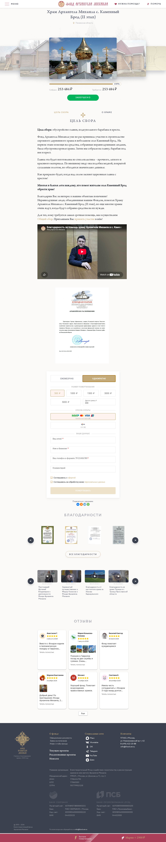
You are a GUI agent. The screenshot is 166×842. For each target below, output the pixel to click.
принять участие (85, 219)
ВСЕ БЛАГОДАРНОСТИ (83, 554)
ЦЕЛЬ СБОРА (61, 112)
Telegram (94, 751)
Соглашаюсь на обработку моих (79, 482)
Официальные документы (61, 738)
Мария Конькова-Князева (85, 634)
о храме (107, 112)
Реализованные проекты (62, 755)
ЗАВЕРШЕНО (83, 97)
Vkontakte (94, 742)
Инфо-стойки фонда (59, 743)
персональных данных (94, 482)
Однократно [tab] (99, 378)
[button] (57, 393)
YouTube (93, 755)
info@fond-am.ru (127, 746)
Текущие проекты (59, 751)
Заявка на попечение (58, 740)
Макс (92, 738)
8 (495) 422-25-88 (128, 743)
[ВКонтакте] (77, 504)
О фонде (54, 734)
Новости (54, 759)
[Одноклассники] (81, 504)
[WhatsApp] (88, 504)
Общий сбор (45, 219)
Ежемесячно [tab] (67, 378)
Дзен (92, 759)
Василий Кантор (116, 633)
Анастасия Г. (52, 633)
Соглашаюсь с (64, 478)
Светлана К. (114, 675)
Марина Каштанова (55, 675)
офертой (71, 478)
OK (91, 746)
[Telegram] (84, 504)
